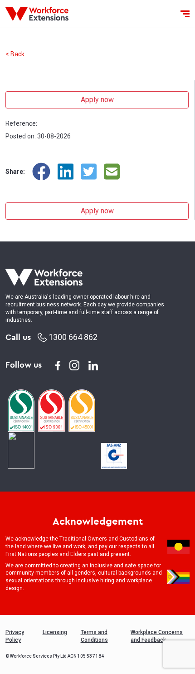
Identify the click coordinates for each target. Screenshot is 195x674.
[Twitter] (89, 171)
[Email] (112, 171)
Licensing (55, 632)
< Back (14, 54)
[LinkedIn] (65, 171)
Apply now (97, 99)
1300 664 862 (72, 337)
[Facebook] (41, 171)
